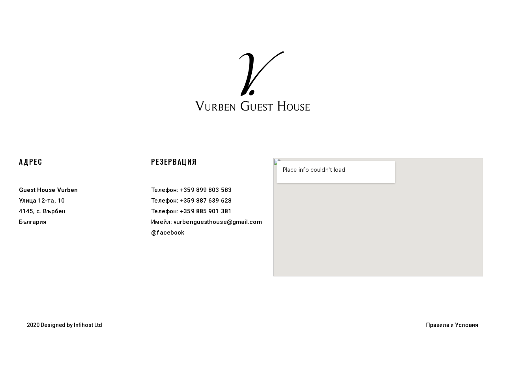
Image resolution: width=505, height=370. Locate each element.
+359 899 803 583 (205, 189)
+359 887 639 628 (205, 200)
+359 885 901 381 (205, 211)
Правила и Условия (452, 325)
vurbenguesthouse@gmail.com (218, 221)
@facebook (167, 232)
